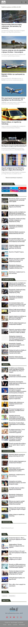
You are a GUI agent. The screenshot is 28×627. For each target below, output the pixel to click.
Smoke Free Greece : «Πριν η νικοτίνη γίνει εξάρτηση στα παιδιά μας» (17, 539)
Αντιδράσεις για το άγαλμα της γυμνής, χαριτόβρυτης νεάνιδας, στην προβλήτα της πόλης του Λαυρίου (16, 370)
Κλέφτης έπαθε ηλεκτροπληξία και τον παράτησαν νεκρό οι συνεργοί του (17, 311)
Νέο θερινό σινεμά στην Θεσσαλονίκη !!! (14, 146)
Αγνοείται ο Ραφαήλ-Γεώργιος (16, 252)
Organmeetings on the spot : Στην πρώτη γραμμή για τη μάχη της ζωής (17, 552)
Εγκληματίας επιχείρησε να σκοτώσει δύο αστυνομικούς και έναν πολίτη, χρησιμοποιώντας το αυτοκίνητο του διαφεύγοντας (17, 338)
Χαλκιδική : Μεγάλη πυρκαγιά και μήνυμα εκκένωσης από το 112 (17, 232)
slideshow (5, 595)
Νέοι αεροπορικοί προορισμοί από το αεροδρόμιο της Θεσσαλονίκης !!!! (13, 99)
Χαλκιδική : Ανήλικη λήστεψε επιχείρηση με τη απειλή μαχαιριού (17, 357)
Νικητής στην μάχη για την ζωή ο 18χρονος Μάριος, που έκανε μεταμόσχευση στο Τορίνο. (17, 572)
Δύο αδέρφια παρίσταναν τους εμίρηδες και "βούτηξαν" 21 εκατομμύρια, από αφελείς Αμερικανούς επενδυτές (16, 438)
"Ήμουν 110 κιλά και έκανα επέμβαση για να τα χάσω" (15, 558)
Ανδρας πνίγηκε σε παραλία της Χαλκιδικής (16, 515)
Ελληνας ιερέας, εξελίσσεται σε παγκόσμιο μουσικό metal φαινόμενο (16, 404)
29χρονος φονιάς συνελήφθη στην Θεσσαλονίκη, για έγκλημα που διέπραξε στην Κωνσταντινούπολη (17, 213)
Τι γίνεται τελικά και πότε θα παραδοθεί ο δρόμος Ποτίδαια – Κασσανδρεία (14, 51)
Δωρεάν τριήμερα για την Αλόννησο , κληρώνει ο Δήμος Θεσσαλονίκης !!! (13, 169)
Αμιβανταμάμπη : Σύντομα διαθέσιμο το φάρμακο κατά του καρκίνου (16, 546)
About (9, 624)
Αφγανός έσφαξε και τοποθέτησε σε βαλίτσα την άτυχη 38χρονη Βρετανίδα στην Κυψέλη (17, 318)
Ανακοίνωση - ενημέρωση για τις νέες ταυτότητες (17, 272)
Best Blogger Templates (17, 622)
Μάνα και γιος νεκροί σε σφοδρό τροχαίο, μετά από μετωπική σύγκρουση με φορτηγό (17, 260)
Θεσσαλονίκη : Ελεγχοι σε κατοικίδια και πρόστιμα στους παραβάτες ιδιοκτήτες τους (16, 267)
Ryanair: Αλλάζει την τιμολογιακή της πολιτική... (13, 75)
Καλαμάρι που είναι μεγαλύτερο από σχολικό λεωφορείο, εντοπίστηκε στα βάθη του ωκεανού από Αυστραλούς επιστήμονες (17, 390)
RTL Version (22, 624)
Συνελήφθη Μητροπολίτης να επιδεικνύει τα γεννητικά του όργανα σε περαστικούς (16, 397)
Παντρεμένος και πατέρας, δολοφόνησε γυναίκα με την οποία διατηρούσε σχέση (17, 483)
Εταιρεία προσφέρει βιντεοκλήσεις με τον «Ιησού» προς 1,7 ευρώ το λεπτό (17, 445)
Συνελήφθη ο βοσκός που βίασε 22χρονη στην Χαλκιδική (16, 206)
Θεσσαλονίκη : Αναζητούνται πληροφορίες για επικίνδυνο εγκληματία (16, 227)
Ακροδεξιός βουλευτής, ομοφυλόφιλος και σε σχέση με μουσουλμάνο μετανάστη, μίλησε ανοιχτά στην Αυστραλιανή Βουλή (17, 418)
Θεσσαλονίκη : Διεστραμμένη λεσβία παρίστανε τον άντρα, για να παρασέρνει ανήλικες (17, 383)
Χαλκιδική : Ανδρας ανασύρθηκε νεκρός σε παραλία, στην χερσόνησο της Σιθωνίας (16, 247)
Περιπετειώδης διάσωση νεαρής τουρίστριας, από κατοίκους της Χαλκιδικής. (12, 26)
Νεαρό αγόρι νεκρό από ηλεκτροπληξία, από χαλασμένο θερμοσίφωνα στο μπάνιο (16, 469)
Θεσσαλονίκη (12, 595)
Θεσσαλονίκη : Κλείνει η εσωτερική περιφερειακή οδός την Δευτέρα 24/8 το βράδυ (17, 200)
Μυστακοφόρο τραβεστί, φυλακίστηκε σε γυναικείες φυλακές (17, 375)
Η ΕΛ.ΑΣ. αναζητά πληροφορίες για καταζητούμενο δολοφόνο (17, 323)
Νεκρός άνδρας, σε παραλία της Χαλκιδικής (11, 123)
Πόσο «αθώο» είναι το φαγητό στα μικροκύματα (17, 585)
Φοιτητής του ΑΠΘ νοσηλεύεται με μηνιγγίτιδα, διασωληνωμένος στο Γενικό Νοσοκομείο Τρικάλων (17, 566)
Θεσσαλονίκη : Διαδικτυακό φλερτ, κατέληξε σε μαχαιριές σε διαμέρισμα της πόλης (17, 220)
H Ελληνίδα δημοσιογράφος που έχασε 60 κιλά (17, 578)
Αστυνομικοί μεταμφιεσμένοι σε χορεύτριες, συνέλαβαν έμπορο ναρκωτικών (16, 410)
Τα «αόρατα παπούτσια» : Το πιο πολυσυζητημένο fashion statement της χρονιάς (17, 431)
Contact (15, 624)
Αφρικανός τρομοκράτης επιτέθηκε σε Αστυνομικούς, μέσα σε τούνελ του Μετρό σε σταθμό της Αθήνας (17, 331)
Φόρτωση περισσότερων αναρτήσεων (14, 177)
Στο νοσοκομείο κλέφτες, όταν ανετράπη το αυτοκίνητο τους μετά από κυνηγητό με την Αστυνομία (17, 240)
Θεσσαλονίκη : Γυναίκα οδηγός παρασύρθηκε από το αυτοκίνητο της (17, 424)
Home (4, 624)
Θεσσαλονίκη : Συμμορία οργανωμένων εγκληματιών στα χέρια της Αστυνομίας (16, 345)
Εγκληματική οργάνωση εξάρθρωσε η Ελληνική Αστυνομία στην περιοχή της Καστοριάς (17, 351)
